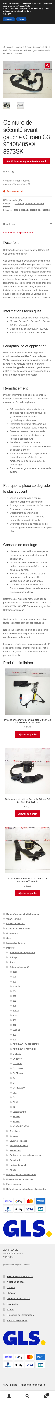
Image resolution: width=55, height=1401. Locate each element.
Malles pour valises (19, 1145)
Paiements (12, 1304)
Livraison (11, 1293)
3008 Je (16, 986)
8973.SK (25, 209)
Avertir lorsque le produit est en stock (26, 161)
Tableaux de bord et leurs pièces (25, 1155)
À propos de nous (16, 1281)
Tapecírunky (15, 1160)
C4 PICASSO (19, 1087)
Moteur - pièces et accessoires (21, 1174)
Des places (15, 1131)
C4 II (15, 1082)
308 (14, 1005)
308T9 (16, 1010)
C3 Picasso (18, 1073)
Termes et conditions (17, 1320)
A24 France (11, 1384)
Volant (13, 1169)
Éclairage (14, 1135)
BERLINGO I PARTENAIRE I (26, 1044)
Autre (12, 962)
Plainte (10, 1309)
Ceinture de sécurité (34, 47)
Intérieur (18, 47)
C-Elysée (17, 1053)
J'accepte (9, 19)
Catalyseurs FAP (14, 918)
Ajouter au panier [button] (27, 734)
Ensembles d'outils (15, 942)
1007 (15, 971)
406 (14, 1020)
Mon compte (9, 1396)
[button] (47, 65)
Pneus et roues (13, 1184)
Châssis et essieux (15, 923)
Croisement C (19, 1111)
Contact (11, 1287)
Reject (21, 19)
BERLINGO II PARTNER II (25, 1049)
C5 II (15, 1097)
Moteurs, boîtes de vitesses (19, 1179)
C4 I (14, 1078)
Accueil (9, 47)
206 (14, 976)
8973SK (33, 209)
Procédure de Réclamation (20, 1315)
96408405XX (44, 209)
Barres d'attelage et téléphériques (22, 913)
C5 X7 (15, 1102)
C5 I (14, 1092)
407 (14, 1024)
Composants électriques (18, 928)
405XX (17, 209)
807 (14, 1039)
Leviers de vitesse (18, 1140)
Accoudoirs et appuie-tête (22, 952)
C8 (14, 1107)
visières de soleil (18, 1164)
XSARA (16, 1121)
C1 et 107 (17, 1058)
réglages (7, 13)
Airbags (13, 957)
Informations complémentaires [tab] (18, 232)
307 (14, 1000)
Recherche (27, 1396)
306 (14, 995)
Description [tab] (9, 224)
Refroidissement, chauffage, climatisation (26, 1189)
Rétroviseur (15, 1150)
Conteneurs (12, 933)
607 (14, 1034)
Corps (9, 938)
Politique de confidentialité (20, 1276)
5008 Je (16, 1029)
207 (14, 981)
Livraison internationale (18, 1298)
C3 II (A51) (18, 1068)
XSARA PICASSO (21, 1126)
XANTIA (16, 1116)
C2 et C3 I (19, 203)
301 (14, 991)
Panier (42, 1393)
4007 (15, 1015)
